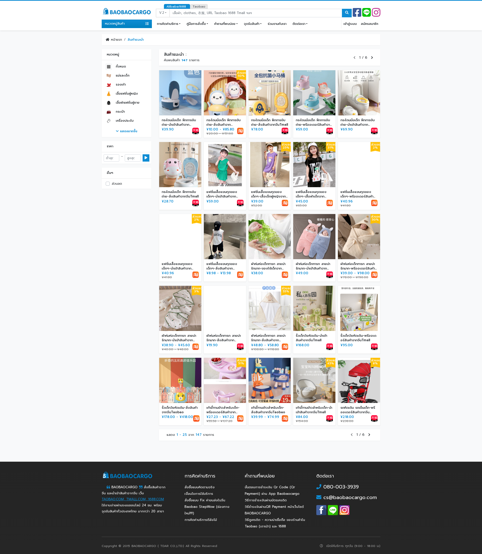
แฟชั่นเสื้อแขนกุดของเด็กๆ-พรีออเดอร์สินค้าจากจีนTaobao (356, 196)
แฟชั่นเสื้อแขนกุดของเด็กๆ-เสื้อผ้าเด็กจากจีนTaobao (311, 196)
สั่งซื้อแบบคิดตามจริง (200, 487)
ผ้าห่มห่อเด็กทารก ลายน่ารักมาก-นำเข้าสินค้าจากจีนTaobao (179, 340)
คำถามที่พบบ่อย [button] (224, 23)
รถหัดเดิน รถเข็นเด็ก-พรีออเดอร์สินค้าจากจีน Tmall (357, 412)
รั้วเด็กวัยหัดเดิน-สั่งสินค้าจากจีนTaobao (180, 409)
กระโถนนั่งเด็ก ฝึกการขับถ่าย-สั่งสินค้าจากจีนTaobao (223, 124)
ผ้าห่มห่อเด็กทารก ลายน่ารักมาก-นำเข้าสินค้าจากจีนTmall (313, 268)
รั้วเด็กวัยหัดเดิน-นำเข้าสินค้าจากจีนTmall (311, 337)
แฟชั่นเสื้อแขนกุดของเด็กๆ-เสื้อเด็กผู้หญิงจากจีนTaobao (268, 196)
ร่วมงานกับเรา (277, 23)
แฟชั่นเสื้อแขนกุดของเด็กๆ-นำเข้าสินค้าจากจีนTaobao (177, 268)
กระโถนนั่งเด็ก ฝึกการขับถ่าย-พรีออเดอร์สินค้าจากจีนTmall (314, 124)
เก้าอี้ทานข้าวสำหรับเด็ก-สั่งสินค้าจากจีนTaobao (268, 409)
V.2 (161, 12)
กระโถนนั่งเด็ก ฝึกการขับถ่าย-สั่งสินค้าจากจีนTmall (269, 122)
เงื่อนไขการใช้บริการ (199, 493)
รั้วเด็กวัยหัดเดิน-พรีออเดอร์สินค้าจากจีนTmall (358, 337)
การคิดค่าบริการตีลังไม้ (201, 519)
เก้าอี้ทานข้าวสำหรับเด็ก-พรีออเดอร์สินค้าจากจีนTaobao (222, 412)
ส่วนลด (117, 183)
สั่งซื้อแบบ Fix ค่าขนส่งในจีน (205, 500)
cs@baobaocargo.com (349, 497)
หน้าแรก (115, 39)
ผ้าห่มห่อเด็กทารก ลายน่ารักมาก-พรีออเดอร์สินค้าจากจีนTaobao (357, 268)
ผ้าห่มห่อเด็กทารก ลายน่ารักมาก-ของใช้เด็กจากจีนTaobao (268, 268)
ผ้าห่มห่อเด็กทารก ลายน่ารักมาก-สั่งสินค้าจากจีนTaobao (268, 340)
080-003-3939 (340, 487)
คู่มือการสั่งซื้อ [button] (196, 23)
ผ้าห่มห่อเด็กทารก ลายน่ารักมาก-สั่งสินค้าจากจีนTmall (223, 340)
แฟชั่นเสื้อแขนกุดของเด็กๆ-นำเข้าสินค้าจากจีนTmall (221, 196)
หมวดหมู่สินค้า (115, 23)
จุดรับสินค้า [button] (251, 23)
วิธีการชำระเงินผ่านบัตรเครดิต (266, 500)
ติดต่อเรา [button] (298, 23)
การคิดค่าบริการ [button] (167, 23)
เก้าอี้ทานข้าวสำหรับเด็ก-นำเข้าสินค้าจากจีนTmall (314, 409)
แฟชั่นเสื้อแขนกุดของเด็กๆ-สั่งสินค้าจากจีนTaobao (221, 268)
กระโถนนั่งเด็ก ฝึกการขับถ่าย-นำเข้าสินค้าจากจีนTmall (179, 124)
